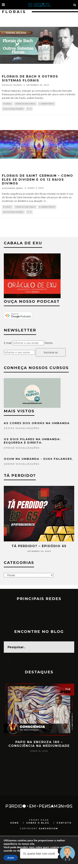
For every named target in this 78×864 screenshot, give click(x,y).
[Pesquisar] (74, 4)
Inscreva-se (51, 352)
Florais (7, 104)
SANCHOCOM (48, 828)
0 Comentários (47, 207)
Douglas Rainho (12, 85)
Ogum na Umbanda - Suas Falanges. (38, 459)
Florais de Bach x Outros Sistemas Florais (30, 78)
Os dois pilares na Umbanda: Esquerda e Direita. (32, 440)
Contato (64, 823)
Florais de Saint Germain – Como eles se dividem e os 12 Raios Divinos (37, 179)
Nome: (49, 343)
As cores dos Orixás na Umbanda (37, 423)
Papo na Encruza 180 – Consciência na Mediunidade (39, 743)
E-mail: (8, 343)
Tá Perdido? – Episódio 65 (39, 546)
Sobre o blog (37, 823)
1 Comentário (46, 104)
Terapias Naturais (25, 104)
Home (14, 823)
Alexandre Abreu (12, 188)
